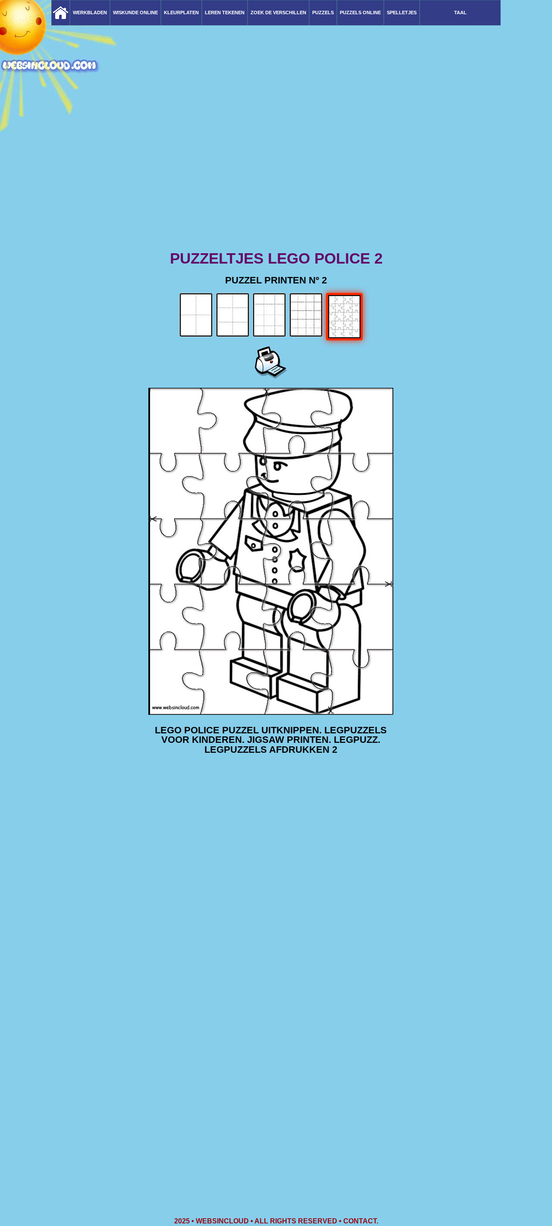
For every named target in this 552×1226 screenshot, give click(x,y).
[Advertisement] (276, 181)
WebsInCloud (222, 1221)
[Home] (60, 13)
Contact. (360, 1221)
